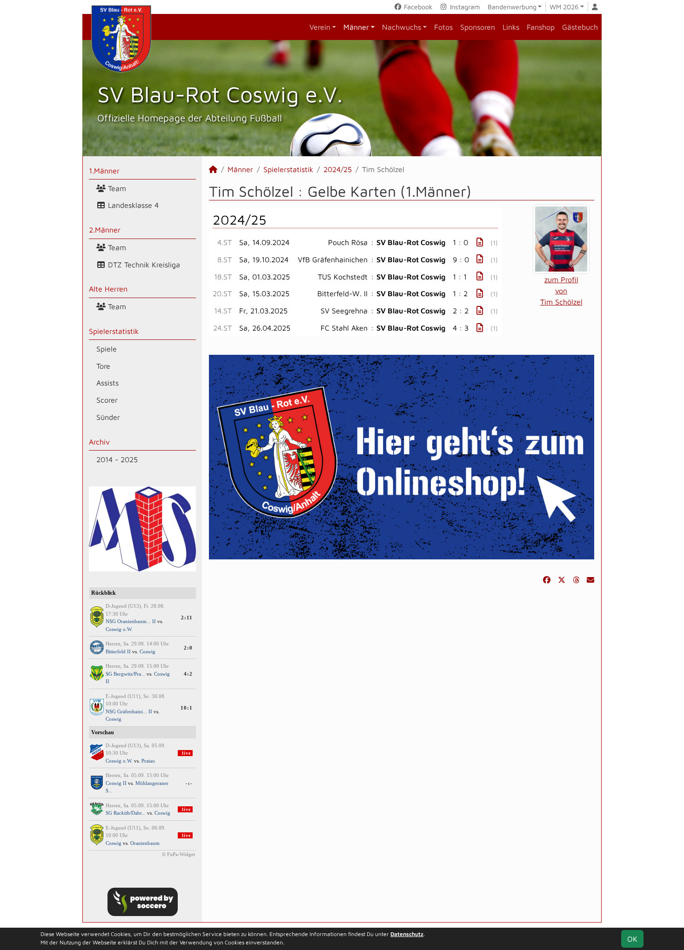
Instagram (464, 7)
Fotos (443, 27)
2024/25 (337, 169)
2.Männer (105, 230)
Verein (319, 27)
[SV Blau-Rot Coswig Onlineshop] (401, 456)
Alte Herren (108, 289)
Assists (107, 383)
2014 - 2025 (117, 459)
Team (116, 188)
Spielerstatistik (114, 331)
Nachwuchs (401, 27)
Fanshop (541, 27)
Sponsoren (477, 27)
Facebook (417, 7)
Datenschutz (406, 933)
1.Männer (104, 170)
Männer (356, 27)
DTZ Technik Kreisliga (143, 264)
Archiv (99, 442)
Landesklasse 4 (132, 205)
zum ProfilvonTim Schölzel (561, 290)
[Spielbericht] (479, 242)
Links (511, 27)
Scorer (107, 400)
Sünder (108, 417)
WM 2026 (564, 7)
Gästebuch (580, 27)
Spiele (106, 349)
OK (632, 939)
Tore (103, 366)
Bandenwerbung (512, 7)
